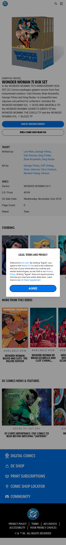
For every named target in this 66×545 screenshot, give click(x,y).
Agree (33, 288)
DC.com (25, 263)
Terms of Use (27, 265)
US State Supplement (31, 280)
